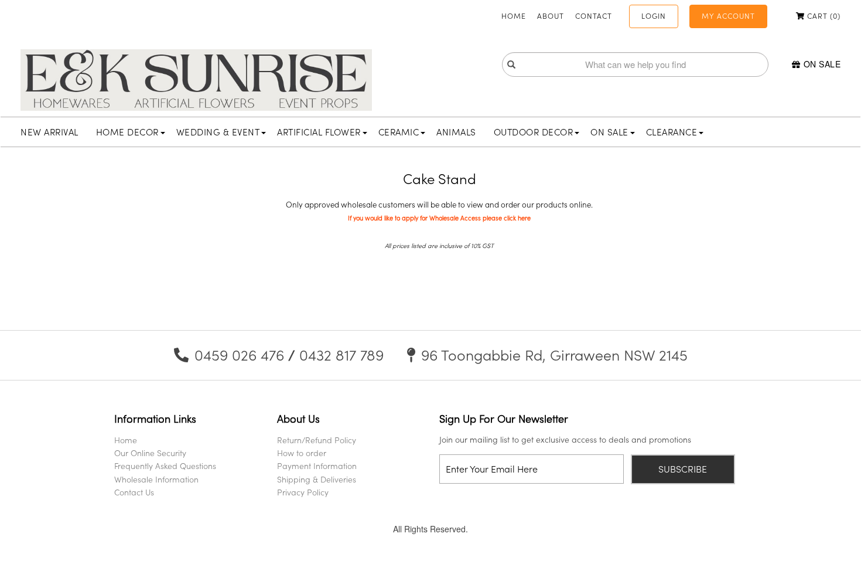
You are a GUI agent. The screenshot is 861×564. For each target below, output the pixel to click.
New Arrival (49, 132)
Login (653, 16)
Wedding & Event (218, 132)
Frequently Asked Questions (165, 466)
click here (517, 218)
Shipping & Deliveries (316, 479)
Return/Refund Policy (316, 440)
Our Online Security (150, 453)
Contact (593, 16)
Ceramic (398, 132)
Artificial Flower (319, 132)
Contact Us (134, 492)
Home (513, 16)
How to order (301, 453)
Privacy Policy (303, 492)
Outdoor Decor (533, 132)
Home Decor (127, 132)
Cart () (822, 16)
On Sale (822, 64)
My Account (728, 16)
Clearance (672, 132)
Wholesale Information (156, 479)
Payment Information (317, 466)
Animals (456, 132)
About (550, 16)
